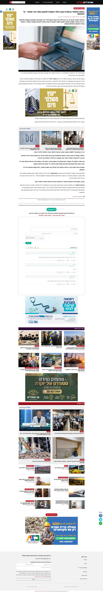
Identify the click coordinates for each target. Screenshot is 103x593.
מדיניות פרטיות (83, 578)
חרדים (57, 2)
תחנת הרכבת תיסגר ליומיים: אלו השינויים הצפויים (26, 468)
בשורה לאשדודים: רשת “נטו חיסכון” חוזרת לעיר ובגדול (52, 346)
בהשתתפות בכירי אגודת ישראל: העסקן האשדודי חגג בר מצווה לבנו (29, 348)
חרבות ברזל (75, 196)
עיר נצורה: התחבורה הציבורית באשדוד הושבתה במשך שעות (61, 489)
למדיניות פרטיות (45, 591)
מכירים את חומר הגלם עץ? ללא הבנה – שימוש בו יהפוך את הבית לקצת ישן (69, 462)
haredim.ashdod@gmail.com (43, 558)
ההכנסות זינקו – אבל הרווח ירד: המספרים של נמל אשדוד (75, 370)
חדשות (64, 2)
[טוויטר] (100, 519)
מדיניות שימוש (38, 591)
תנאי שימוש (84, 575)
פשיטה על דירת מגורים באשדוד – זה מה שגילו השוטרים (26, 491)
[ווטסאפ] (100, 523)
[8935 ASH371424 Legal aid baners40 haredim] (9, 49)
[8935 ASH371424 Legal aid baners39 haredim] (51, 116)
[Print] (93, 49)
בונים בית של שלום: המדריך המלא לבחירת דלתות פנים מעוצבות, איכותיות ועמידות (61, 502)
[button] (1, 11)
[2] (51, 323)
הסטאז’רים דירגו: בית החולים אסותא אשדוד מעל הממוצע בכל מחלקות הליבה (75, 348)
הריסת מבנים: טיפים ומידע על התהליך (41, 461)
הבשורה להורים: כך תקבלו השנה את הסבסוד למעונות (26, 480)
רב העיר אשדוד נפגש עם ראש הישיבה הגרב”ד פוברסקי (27, 503)
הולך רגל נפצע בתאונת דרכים (61, 468)
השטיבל (37, 2)
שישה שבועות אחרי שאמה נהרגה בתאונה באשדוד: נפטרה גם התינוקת (52, 370)
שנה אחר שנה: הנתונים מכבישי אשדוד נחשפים (61, 480)
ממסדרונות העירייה (48, 2)
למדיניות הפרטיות (39, 576)
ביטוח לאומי (80, 196)
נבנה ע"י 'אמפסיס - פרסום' (32, 586)
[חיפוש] (10, 2)
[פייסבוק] (100, 515)
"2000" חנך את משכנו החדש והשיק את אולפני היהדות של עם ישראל (29, 370)
